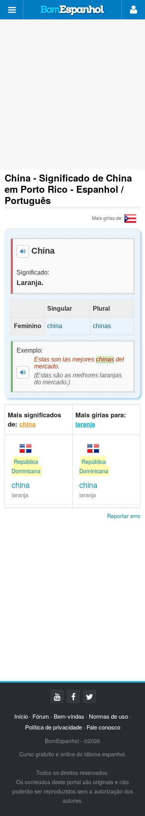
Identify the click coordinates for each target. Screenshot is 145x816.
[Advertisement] (72, 94)
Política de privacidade (53, 727)
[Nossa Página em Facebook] (73, 696)
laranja (85, 424)
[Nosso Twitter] (89, 696)
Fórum (40, 716)
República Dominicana (26, 466)
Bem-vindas (69, 716)
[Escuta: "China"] (23, 251)
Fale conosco (103, 727)
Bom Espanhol (72, 10)
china (27, 424)
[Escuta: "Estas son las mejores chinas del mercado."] (23, 372)
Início (21, 716)
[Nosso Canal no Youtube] (57, 696)
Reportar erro (123, 516)
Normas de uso (108, 716)
